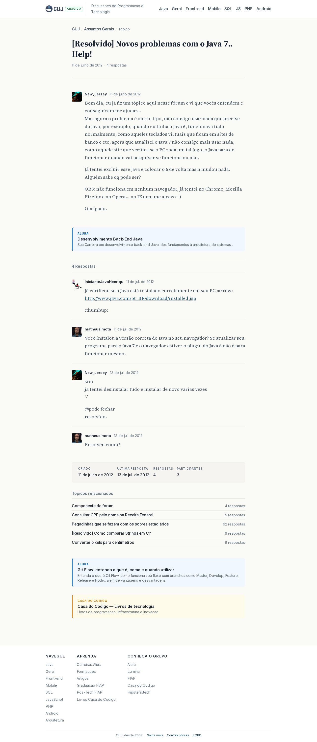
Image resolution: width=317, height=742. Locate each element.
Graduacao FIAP (90, 685)
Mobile (214, 8)
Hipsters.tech (139, 692)
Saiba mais (155, 735)
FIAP (131, 678)
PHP (248, 8)
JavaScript (54, 699)
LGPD (197, 735)
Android (263, 8)
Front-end (54, 678)
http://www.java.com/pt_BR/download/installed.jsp (140, 298)
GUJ (76, 29)
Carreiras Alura (89, 664)
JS (238, 8)
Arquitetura (55, 720)
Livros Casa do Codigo (96, 699)
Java (163, 8)
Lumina (134, 671)
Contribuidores (178, 735)
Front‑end (195, 8)
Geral (177, 8)
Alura (132, 664)
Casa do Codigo (141, 685)
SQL (228, 8)
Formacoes (86, 671)
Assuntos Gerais (99, 29)
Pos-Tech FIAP (89, 692)
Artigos (83, 678)
